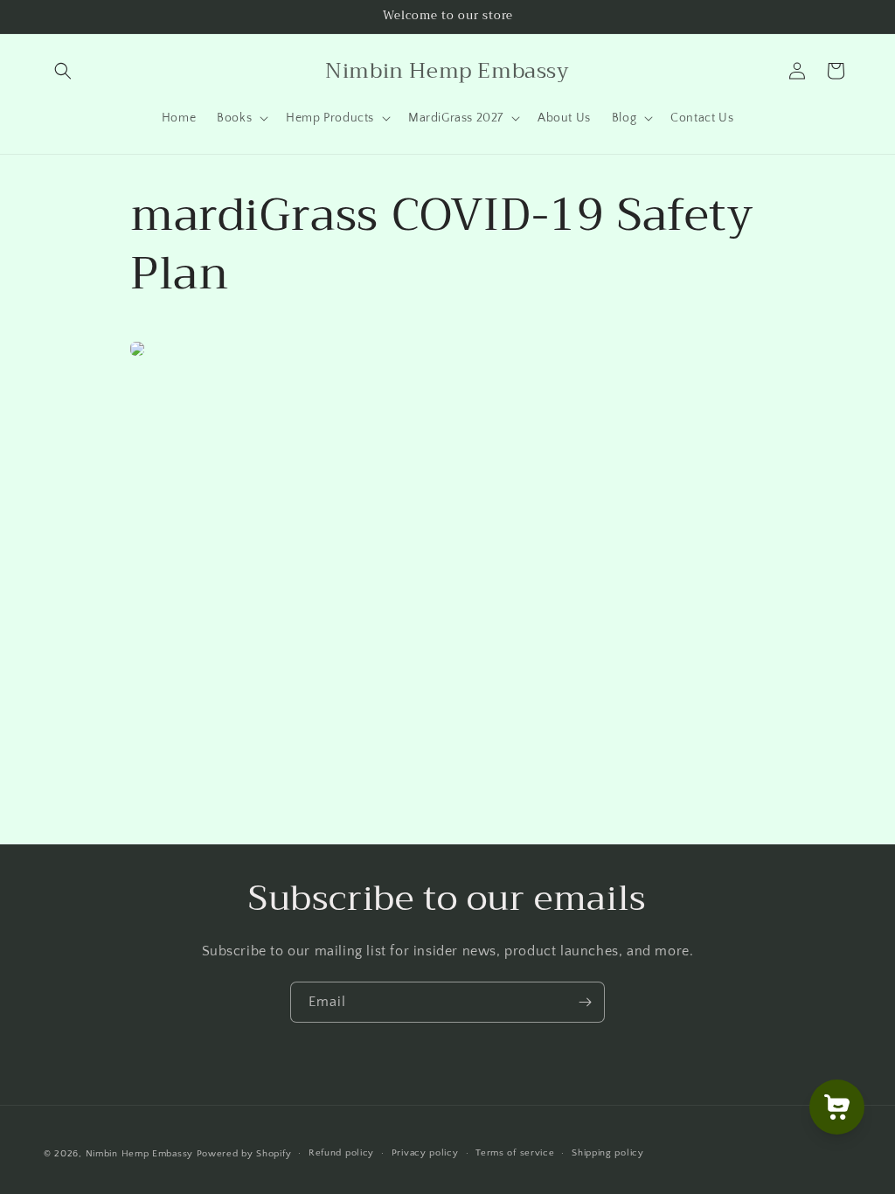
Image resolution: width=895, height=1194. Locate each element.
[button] (63, 71)
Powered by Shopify (244, 1154)
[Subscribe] (584, 1002)
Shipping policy (608, 1153)
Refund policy (341, 1153)
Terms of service (514, 1153)
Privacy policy (425, 1153)
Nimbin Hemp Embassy (139, 1154)
